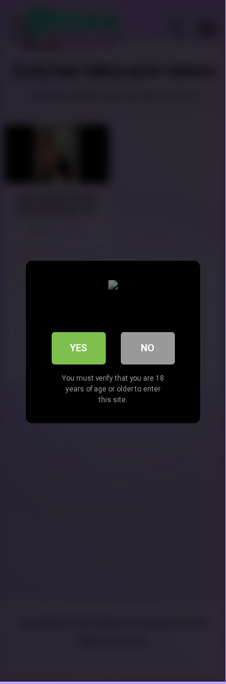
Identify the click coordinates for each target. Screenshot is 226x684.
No (147, 348)
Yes (78, 348)
